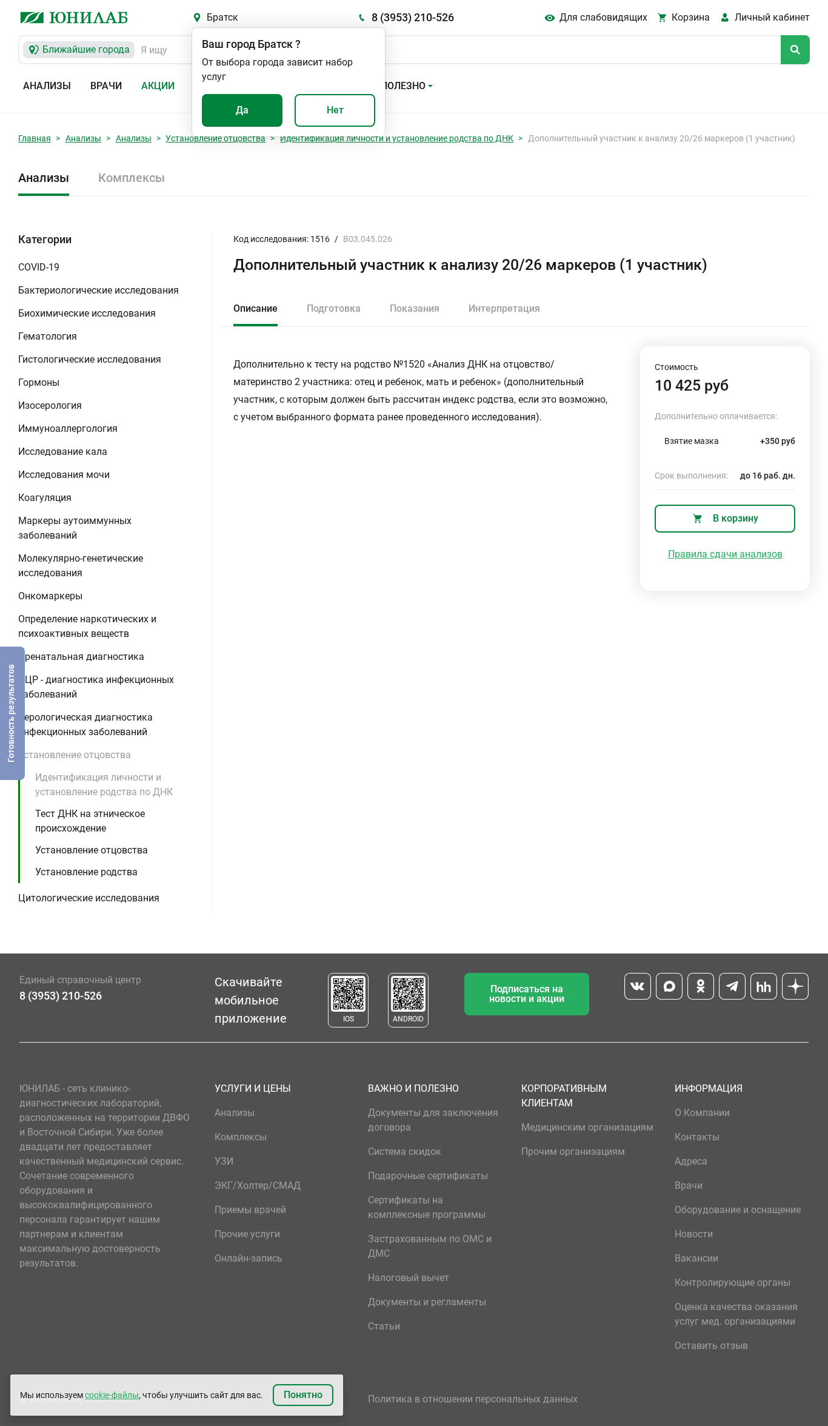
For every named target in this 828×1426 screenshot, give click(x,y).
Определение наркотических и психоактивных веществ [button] (87, 626)
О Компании (702, 1112)
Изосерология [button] (50, 405)
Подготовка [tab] (334, 308)
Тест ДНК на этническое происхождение (90, 821)
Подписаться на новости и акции (526, 993)
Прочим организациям (573, 1151)
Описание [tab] (255, 308)
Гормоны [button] (38, 382)
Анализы (47, 86)
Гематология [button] (47, 336)
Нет (335, 110)
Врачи (106, 86)
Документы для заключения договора (433, 1120)
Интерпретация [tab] (504, 308)
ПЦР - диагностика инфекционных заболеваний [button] (96, 687)
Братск (222, 17)
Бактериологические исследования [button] (98, 290)
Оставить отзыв (711, 1345)
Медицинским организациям (587, 1127)
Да (242, 110)
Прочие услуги (247, 1234)
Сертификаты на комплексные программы (427, 1207)
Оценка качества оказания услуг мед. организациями (736, 1314)
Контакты (697, 1137)
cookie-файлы (112, 1395)
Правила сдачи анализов (725, 554)
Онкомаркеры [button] (50, 596)
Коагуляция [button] (45, 497)
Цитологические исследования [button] (88, 898)
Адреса (691, 1161)
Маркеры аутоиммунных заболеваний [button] (75, 528)
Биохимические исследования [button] (87, 313)
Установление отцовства (215, 138)
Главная (34, 138)
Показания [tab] (414, 308)
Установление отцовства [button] (74, 755)
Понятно (303, 1395)
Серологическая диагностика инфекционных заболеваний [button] (85, 724)
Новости (694, 1234)
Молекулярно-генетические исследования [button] (80, 566)
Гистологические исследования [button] (89, 359)
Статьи (384, 1326)
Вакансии (696, 1258)
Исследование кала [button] (62, 451)
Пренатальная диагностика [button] (81, 656)
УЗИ (224, 1161)
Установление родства (86, 872)
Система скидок (404, 1151)
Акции (158, 86)
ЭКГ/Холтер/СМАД (258, 1185)
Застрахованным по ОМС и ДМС (430, 1246)
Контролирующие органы (732, 1282)
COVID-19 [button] (38, 267)
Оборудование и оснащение (738, 1210)
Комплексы (131, 177)
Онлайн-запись (248, 1258)
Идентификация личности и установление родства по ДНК (396, 138)
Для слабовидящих (603, 17)
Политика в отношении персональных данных (473, 1399)
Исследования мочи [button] (64, 474)
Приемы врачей (250, 1210)
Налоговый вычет (408, 1277)
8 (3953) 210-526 (413, 17)
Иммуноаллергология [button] (68, 428)
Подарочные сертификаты (428, 1176)
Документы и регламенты (427, 1302)
